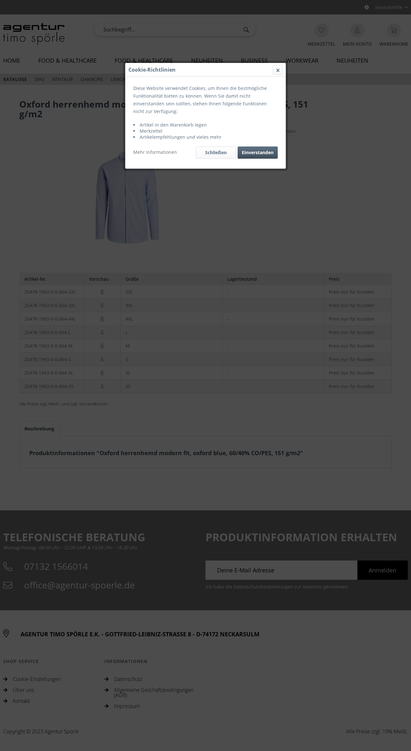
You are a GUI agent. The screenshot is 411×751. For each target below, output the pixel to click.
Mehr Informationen (155, 152)
